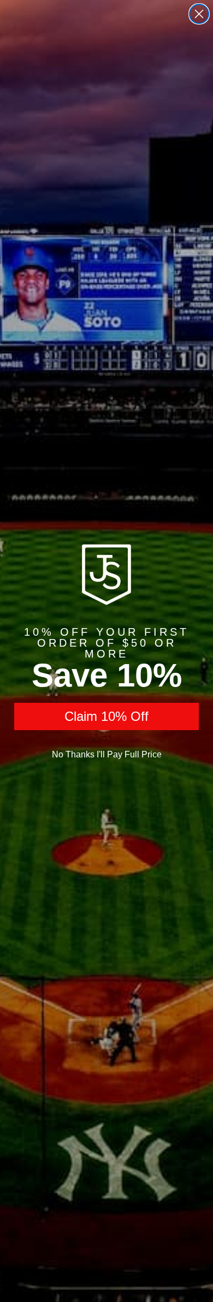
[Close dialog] (199, 13)
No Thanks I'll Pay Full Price (107, 754)
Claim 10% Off (106, 716)
